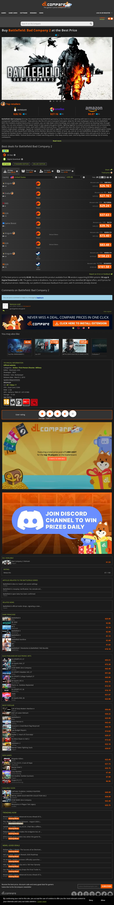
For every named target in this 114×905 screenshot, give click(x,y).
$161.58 (104, 267)
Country (5, 177)
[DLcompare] (9, 892)
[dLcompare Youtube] (97, 894)
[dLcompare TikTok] (103, 894)
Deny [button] (91, 900)
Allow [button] (103, 900)
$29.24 (105, 206)
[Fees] (102, 177)
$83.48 (105, 245)
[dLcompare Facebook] (79, 894)
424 (5, 186)
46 (5, 206)
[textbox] (18, 177)
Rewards (33, 13)
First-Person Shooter (27, 368)
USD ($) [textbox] (70, 177)
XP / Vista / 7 (11, 385)
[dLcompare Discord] (109, 894)
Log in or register (103, 13)
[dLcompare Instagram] (85, 894)
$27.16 (105, 196)
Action (15, 368)
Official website (9, 365)
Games (3, 13)
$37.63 (105, 215)
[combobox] (31, 177)
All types (6, 164)
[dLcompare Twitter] (73, 894)
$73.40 (105, 236)
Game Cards (13, 13)
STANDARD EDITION (21, 164)
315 (5, 216)
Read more (57, 141)
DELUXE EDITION (39, 164)
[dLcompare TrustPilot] (91, 894)
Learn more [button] (41, 901)
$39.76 (105, 226)
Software (23, 13)
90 (5, 196)
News (41, 13)
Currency (61, 177)
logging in (40, 298)
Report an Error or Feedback (100, 274)
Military (38, 368)
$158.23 (104, 256)
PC (6, 151)
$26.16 (105, 186)
